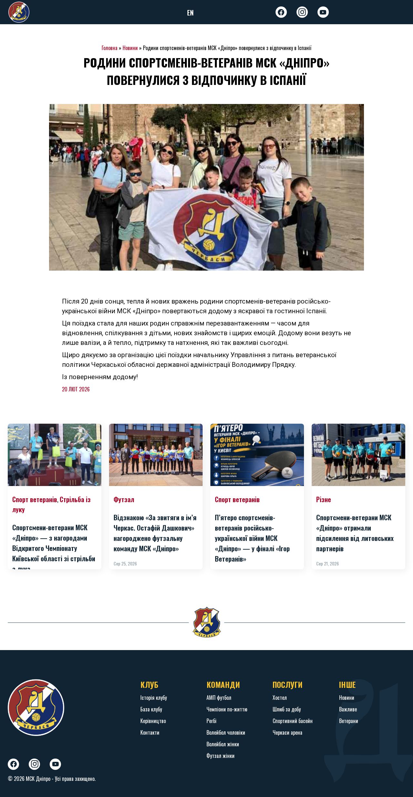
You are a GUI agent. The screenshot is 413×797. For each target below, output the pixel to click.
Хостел (280, 697)
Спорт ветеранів (34, 499)
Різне (323, 499)
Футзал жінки (220, 756)
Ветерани (348, 721)
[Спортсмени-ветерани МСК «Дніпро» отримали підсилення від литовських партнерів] (358, 455)
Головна (109, 48)
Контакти (149, 732)
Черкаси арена (287, 732)
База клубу (151, 709)
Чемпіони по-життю (226, 709)
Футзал (124, 499)
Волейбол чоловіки (225, 732)
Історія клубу (153, 697)
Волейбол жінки (222, 744)
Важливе (348, 709)
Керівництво (153, 721)
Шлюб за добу (287, 709)
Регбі (211, 721)
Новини (130, 48)
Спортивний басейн (293, 721)
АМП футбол (218, 697)
